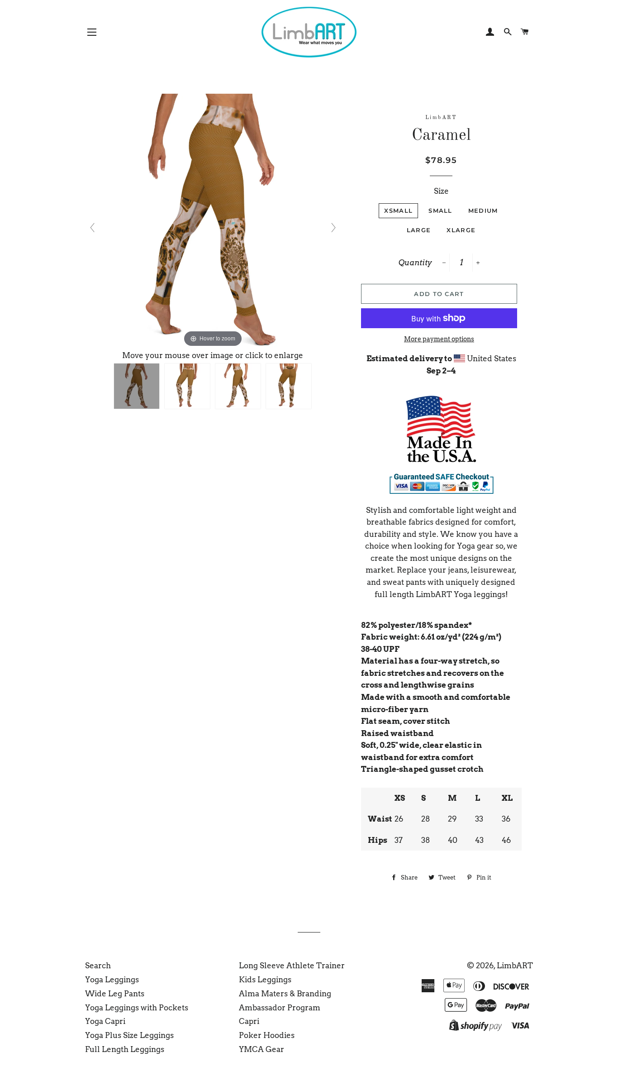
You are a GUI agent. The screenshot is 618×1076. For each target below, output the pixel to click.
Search (98, 965)
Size (441, 191)
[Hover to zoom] (213, 220)
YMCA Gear (261, 1049)
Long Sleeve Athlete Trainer (292, 965)
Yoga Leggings (112, 979)
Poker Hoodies (267, 1035)
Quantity (415, 262)
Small (440, 210)
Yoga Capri (105, 1021)
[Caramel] (136, 386)
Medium (483, 210)
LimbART (515, 965)
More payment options (439, 339)
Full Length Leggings (124, 1049)
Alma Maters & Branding (285, 993)
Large (419, 230)
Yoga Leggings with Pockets (136, 1007)
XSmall (398, 210)
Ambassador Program (279, 1007)
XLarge (461, 230)
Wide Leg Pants (114, 993)
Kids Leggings (265, 979)
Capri (249, 1021)
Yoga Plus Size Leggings (129, 1035)
